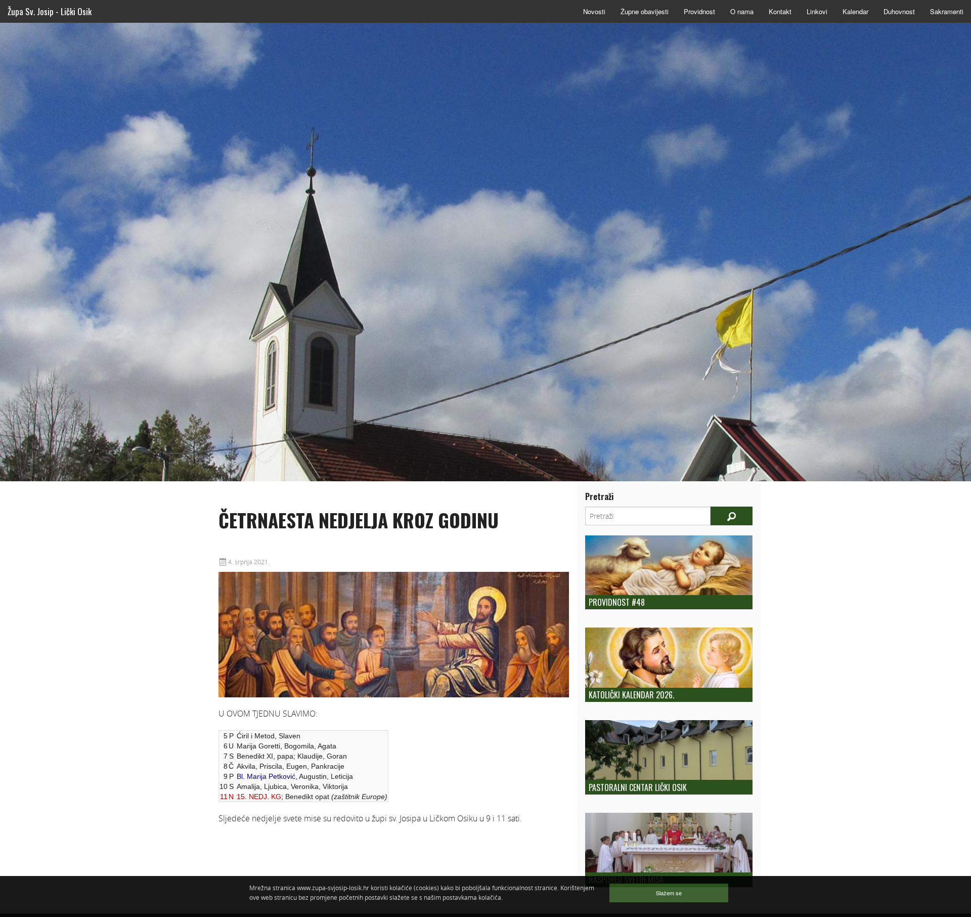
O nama (742, 11)
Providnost (699, 11)
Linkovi (817, 11)
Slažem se (669, 893)
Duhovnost (899, 11)
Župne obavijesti (645, 11)
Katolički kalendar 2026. (631, 695)
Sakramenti (946, 11)
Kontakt (780, 11)
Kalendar (855, 11)
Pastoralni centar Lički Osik (638, 787)
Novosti (594, 11)
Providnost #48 (617, 602)
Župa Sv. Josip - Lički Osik (50, 11)
